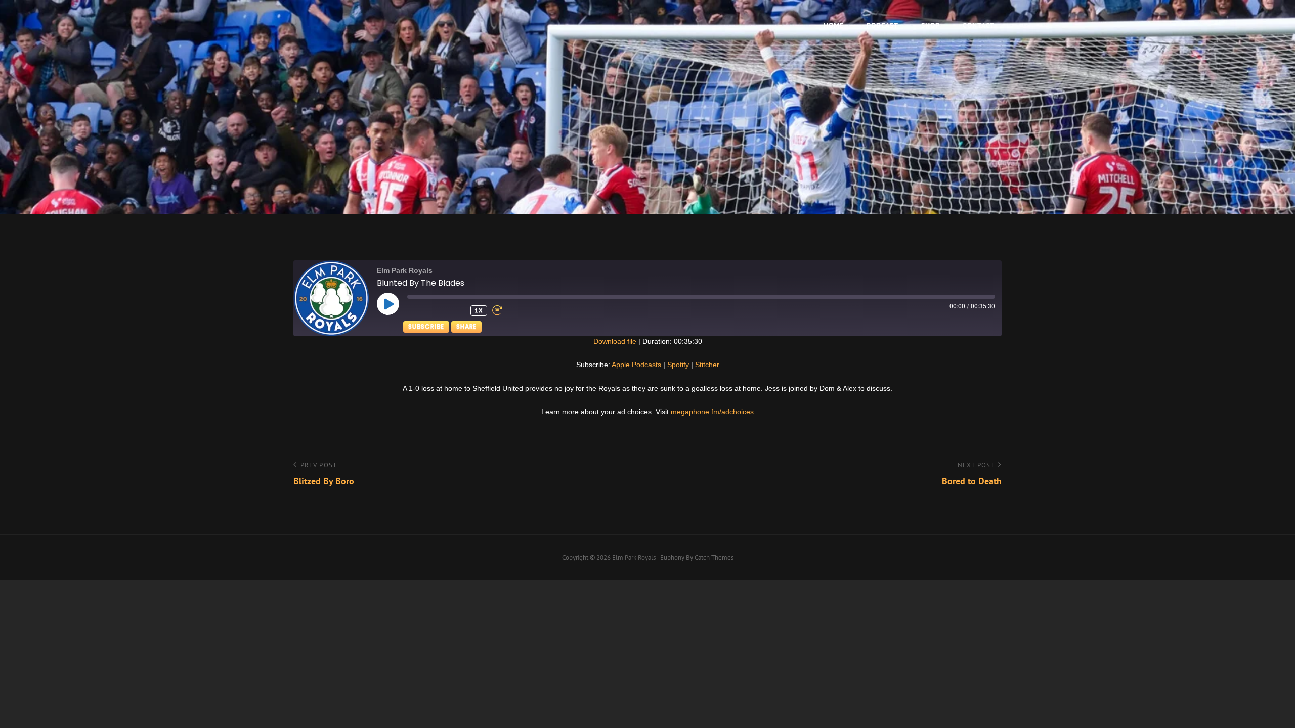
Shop (930, 25)
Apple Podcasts (636, 364)
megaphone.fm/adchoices (712, 411)
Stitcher (707, 364)
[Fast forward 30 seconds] (510, 310)
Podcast (882, 25)
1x (478, 310)
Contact (979, 25)
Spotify (678, 364)
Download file (614, 341)
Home (834, 25)
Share (466, 326)
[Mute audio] (425, 310)
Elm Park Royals (634, 557)
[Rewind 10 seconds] (456, 310)
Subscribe (426, 326)
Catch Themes (714, 557)
